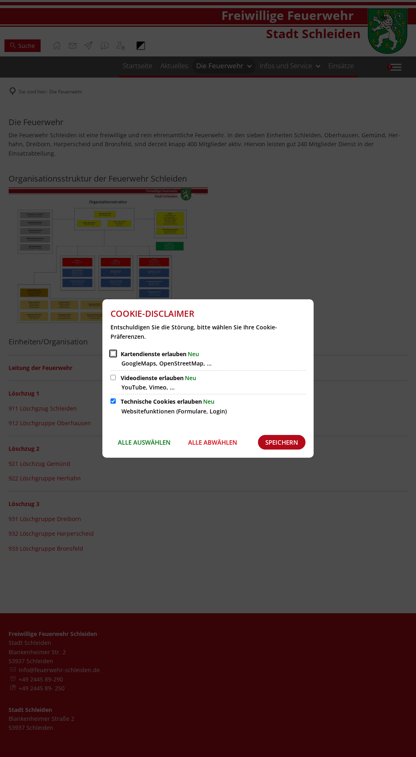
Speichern (281, 442)
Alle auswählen (144, 442)
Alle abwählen (212, 442)
